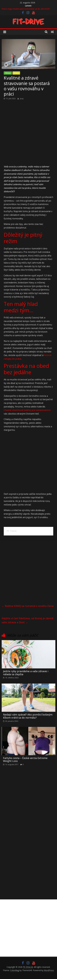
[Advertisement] (28, 135)
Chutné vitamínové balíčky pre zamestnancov (27, 410)
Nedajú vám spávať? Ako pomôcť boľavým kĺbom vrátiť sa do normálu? (27, 716)
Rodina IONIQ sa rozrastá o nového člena (28, 606)
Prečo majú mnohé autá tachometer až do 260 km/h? (26, 9)
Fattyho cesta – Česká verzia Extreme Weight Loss (25, 759)
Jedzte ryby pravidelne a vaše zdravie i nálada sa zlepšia (25, 673)
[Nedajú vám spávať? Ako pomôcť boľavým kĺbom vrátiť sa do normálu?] (28, 685)
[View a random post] (52, 32)
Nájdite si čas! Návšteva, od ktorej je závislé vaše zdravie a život (27, 620)
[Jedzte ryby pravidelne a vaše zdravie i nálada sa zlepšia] (28, 641)
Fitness (8, 73)
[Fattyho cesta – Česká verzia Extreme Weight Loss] (28, 728)
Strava (16, 73)
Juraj (21, 98)
